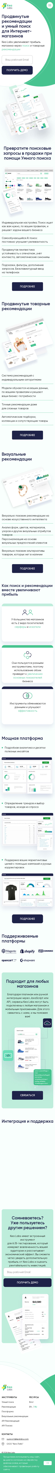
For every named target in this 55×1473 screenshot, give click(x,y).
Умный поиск (8, 1402)
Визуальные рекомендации (15, 1416)
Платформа (7, 1411)
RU (35, 1407)
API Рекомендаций (10, 1421)
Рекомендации (9, 1407)
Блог (31, 1402)
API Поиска (7, 1425)
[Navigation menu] (49, 5)
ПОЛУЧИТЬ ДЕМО (17, 70)
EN (30, 1407)
